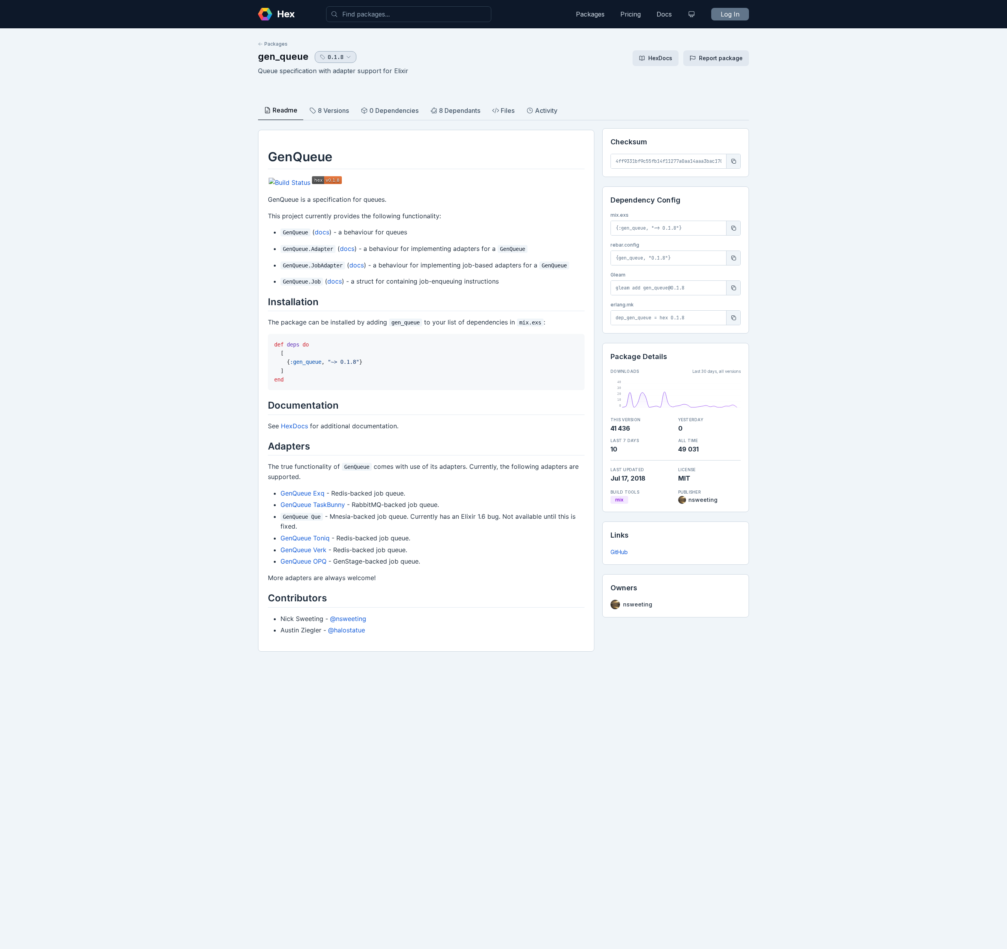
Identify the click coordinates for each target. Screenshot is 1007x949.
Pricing (630, 14)
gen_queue (283, 56)
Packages (590, 14)
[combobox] (408, 14)
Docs (664, 14)
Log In (730, 14)
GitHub (619, 552)
